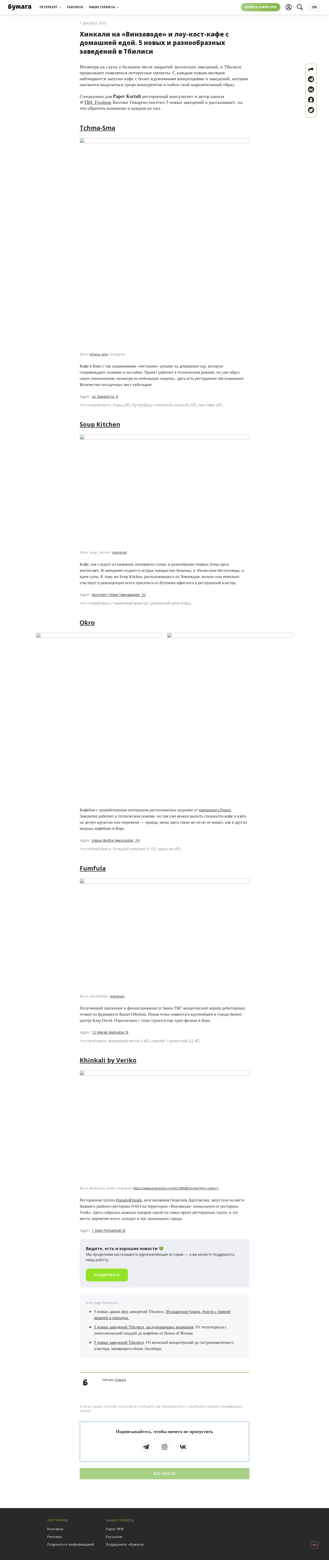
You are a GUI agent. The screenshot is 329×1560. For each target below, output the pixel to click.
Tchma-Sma (97, 127)
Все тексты (164, 1473)
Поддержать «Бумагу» (125, 1544)
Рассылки (114, 1537)
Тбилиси (75, 7)
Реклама (54, 1537)
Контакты (55, 1529)
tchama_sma (98, 354)
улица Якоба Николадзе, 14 (115, 840)
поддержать (107, 1275)
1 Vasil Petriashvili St (108, 1230)
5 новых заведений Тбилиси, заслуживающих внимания (143, 1326)
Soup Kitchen (100, 424)
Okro (87, 622)
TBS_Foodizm (97, 102)
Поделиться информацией (70, 1544)
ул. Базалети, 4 (105, 396)
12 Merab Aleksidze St (110, 1032)
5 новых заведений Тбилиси (119, 1342)
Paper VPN (115, 1529)
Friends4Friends (129, 1200)
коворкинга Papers (215, 809)
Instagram (119, 552)
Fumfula (93, 868)
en (314, 7)
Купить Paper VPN (260, 7)
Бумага (120, 1380)
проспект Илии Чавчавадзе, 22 (119, 594)
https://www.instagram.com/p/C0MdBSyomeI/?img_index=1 (176, 1188)
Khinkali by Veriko (108, 1060)
